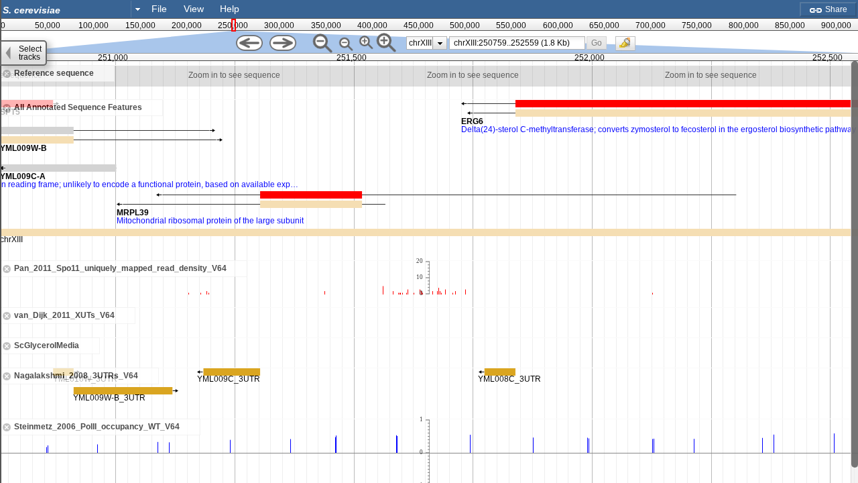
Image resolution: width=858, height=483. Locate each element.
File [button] (159, 8)
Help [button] (229, 8)
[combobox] (72, 9)
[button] (597, 43)
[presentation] (440, 43)
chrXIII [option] (420, 43)
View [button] (194, 8)
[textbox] (68, 10)
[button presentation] (137, 8)
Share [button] (835, 9)
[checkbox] (629, 47)
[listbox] (426, 43)
